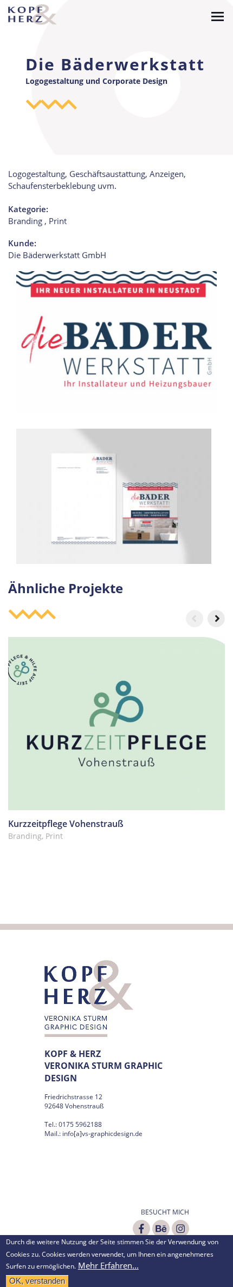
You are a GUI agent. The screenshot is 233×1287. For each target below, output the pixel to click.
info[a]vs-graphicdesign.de (102, 1133)
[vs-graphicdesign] (32, 13)
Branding (25, 220)
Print (58, 220)
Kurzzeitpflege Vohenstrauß (66, 824)
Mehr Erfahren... (108, 1265)
